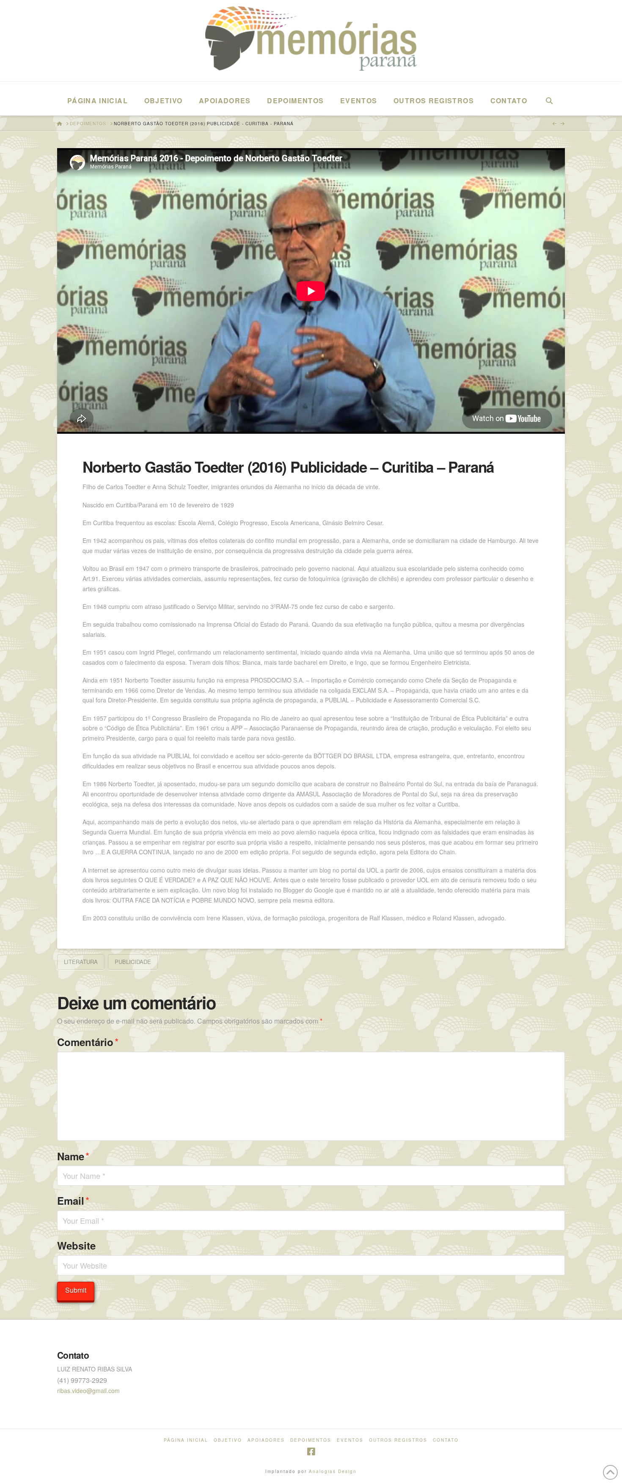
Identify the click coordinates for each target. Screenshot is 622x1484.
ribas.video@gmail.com (88, 1390)
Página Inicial (186, 1440)
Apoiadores (266, 1440)
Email (73, 1200)
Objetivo (228, 1440)
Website (76, 1245)
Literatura (81, 962)
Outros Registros (398, 1440)
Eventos (350, 1440)
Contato (446, 1440)
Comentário (87, 1041)
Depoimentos (310, 1440)
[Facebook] (311, 1451)
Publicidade (133, 962)
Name (73, 1155)
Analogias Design (333, 1471)
